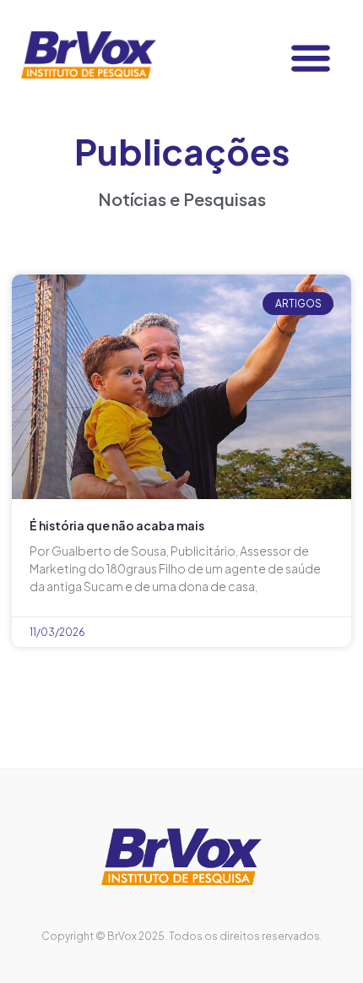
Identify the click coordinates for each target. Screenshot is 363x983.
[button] (310, 57)
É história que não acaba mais (117, 525)
